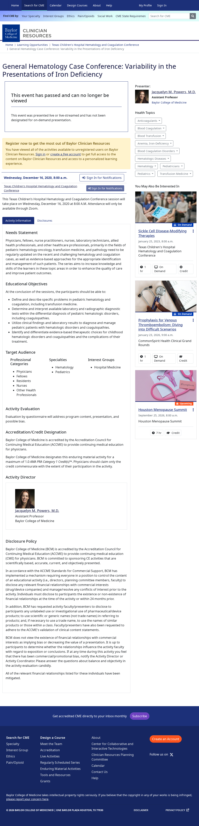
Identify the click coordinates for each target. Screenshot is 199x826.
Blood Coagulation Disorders (156, 151)
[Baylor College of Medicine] (27, 33)
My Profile (145, 5)
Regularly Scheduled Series (60, 762)
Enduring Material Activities (60, 769)
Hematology (145, 166)
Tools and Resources (55, 775)
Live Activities (50, 756)
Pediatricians (171, 166)
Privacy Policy (175, 810)
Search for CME (35, 5)
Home (15, 5)
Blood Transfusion (149, 136)
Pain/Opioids (86, 16)
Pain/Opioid (15, 762)
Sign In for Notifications (104, 178)
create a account (65, 154)
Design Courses (77, 5)
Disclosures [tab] (44, 220)
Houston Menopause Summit (162, 409)
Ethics (71, 16)
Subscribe (139, 716)
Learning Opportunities (32, 45)
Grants (45, 781)
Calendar (56, 5)
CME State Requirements (132, 16)
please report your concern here (27, 799)
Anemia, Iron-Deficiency (153, 143)
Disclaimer (141, 810)
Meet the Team (51, 744)
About (97, 5)
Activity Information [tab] (18, 220)
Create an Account (165, 739)
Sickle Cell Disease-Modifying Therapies (162, 233)
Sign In (162, 5)
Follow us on (160, 754)
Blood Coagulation (149, 128)
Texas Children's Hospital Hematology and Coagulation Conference (95, 45)
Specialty (12, 744)
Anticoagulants (147, 121)
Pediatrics (144, 174)
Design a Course (52, 737)
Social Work (105, 16)
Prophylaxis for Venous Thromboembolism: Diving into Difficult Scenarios (160, 325)
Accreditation (50, 750)
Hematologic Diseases (152, 158)
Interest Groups (53, 16)
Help (109, 5)
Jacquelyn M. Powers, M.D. (37, 510)
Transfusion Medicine (174, 174)
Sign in (40, 154)
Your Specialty (31, 16)
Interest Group (17, 750)
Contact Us (100, 772)
